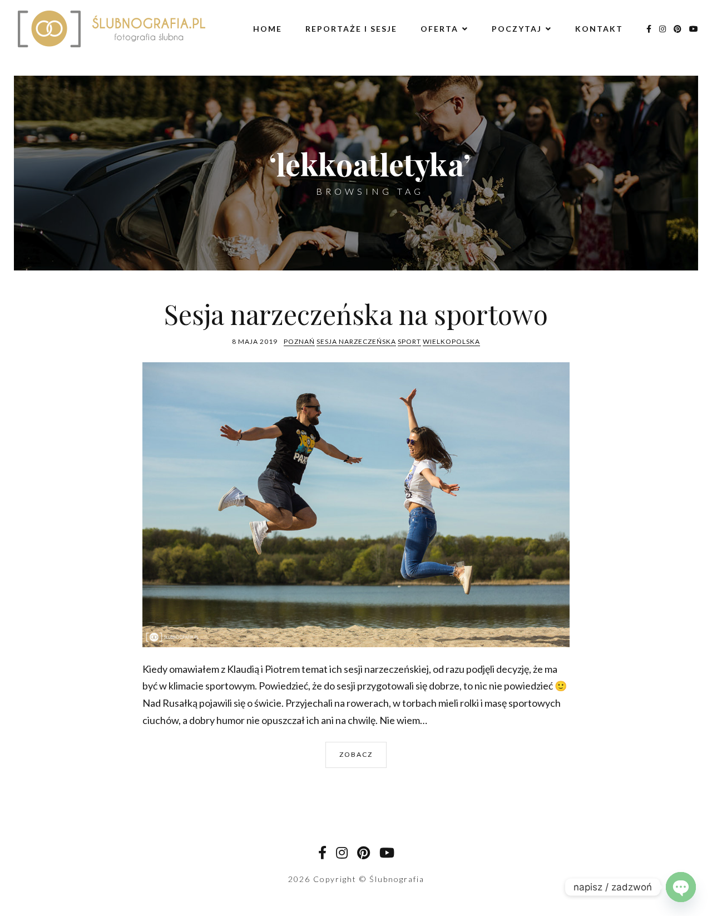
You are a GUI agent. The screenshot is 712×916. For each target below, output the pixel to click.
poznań (299, 341)
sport (409, 341)
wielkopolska (451, 341)
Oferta (439, 28)
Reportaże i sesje (351, 28)
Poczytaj (517, 28)
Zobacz (356, 754)
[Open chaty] (681, 887)
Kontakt (599, 28)
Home (267, 28)
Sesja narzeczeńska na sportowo (356, 314)
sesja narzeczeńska (356, 341)
